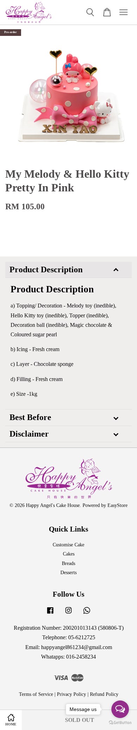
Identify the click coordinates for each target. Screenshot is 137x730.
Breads (68, 563)
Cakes (68, 554)
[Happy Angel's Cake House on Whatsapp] (87, 613)
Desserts (68, 572)
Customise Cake (68, 544)
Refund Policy (104, 694)
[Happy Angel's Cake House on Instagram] (68, 613)
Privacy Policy (71, 694)
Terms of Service (36, 694)
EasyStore (117, 505)
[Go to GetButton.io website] (120, 723)
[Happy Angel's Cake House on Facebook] (50, 613)
